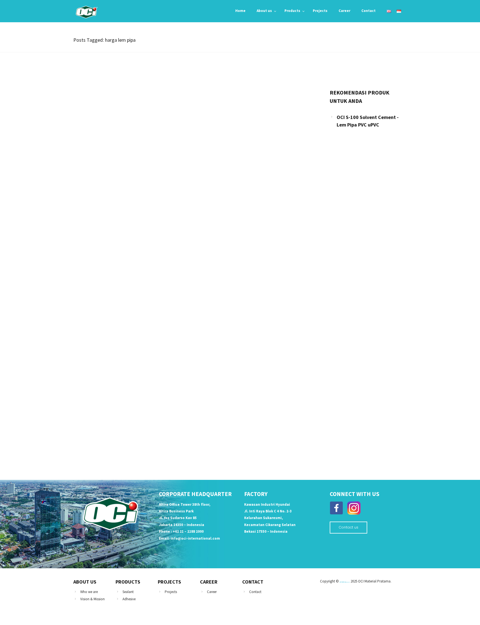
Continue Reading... (99, 241)
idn (83, 393)
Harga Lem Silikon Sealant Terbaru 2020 (123, 402)
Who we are (89, 591)
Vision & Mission (92, 599)
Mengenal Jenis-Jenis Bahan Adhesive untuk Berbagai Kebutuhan (149, 197)
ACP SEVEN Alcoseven (345, 582)
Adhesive (129, 599)
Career (212, 591)
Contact (255, 591)
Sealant (128, 591)
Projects (171, 591)
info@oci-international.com (195, 538)
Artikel (86, 187)
